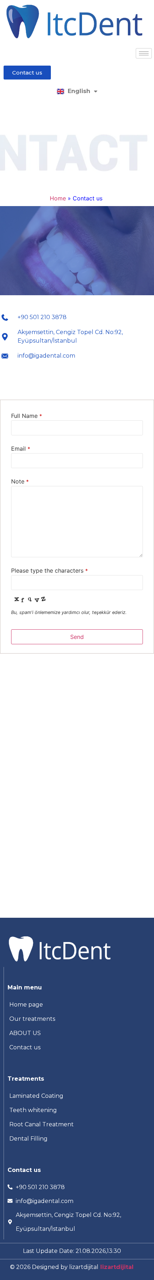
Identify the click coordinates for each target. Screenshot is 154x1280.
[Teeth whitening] (77, 1110)
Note (20, 481)
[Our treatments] (77, 1019)
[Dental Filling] (77, 1139)
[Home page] (77, 1005)
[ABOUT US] (77, 1033)
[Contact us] (77, 1047)
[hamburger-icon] (144, 53)
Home (58, 198)
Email (20, 448)
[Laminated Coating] (77, 1096)
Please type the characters (49, 570)
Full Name (26, 416)
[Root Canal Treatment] (77, 1124)
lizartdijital (116, 1267)
